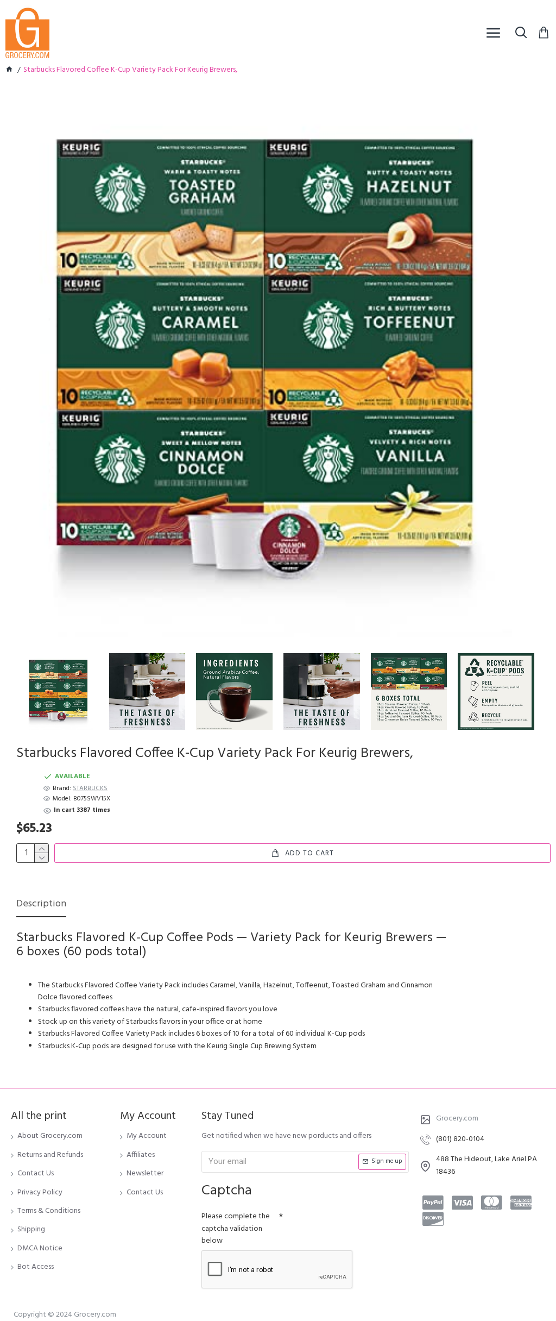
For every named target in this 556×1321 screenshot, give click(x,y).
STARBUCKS (90, 789)
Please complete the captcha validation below (235, 1228)
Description (41, 905)
